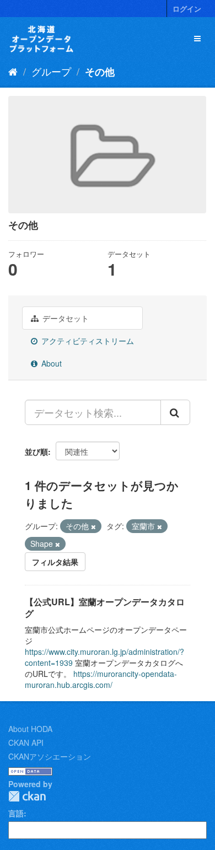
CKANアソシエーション (49, 756)
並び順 (36, 451)
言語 (16, 813)
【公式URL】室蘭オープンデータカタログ (105, 607)
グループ (51, 71)
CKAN (27, 796)
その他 (100, 71)
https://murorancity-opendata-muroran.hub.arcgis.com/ (101, 679)
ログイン (187, 8)
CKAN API (26, 742)
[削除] (93, 526)
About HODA (30, 728)
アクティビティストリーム (86, 340)
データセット (64, 318)
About (50, 363)
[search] (175, 412)
